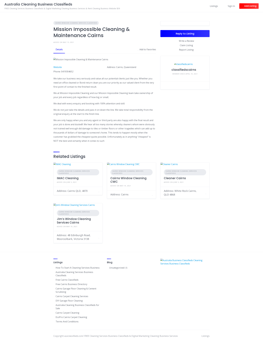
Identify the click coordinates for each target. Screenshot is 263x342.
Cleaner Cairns (175, 178)
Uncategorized (116, 267)
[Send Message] (205, 85)
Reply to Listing (185, 33)
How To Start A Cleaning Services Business (78, 267)
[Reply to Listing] (95, 190)
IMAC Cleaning (68, 178)
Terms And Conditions (67, 321)
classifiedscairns (183, 70)
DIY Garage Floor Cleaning (69, 300)
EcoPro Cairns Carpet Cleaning (71, 317)
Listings (214, 6)
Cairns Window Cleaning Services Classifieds (76, 23)
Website (57, 67)
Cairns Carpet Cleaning (67, 312)
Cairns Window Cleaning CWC (128, 180)
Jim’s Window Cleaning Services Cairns (74, 220)
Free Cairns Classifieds (67, 279)
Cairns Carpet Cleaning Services (72, 296)
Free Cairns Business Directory (71, 284)
